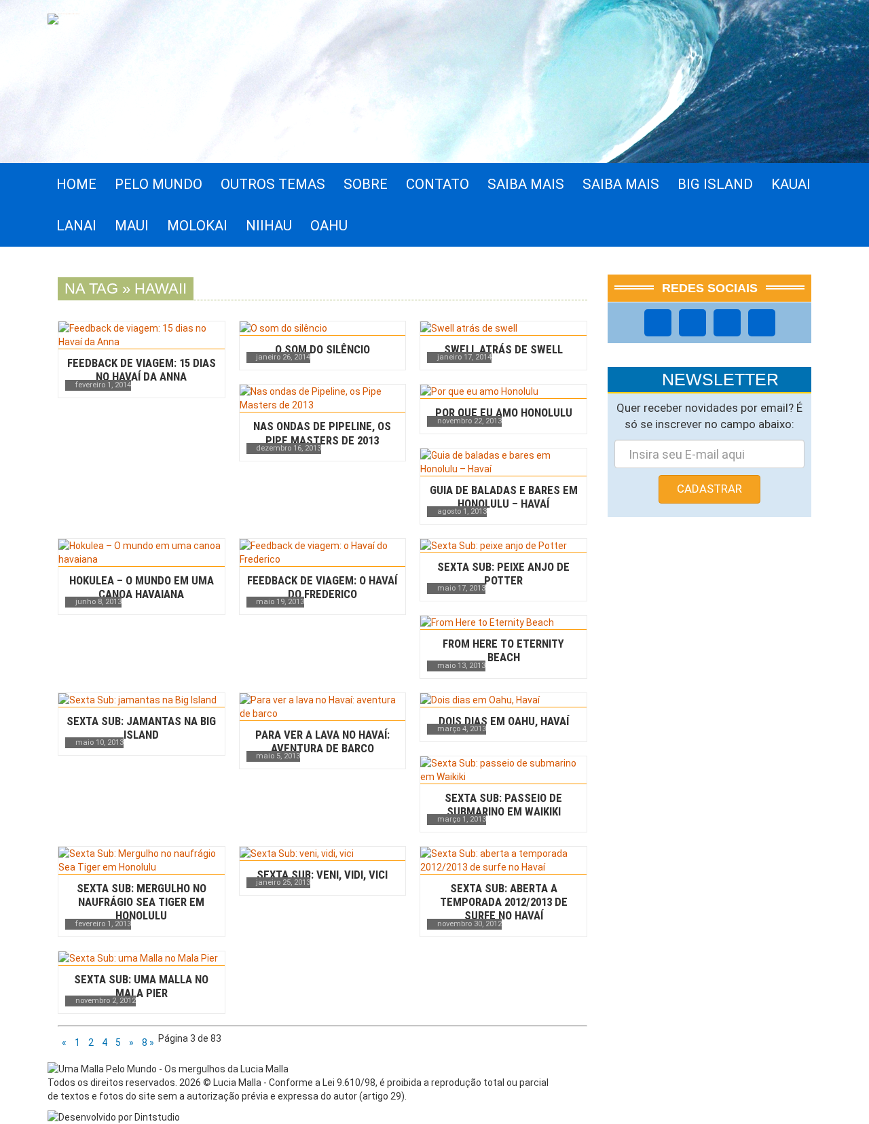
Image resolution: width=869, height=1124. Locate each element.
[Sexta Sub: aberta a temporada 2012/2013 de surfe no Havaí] (503, 860)
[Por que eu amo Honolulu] (503, 391)
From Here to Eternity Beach (503, 650)
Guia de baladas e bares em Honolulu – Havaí (504, 496)
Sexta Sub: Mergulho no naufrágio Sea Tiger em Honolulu (141, 901)
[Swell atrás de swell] (503, 328)
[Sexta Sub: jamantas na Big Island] (141, 700)
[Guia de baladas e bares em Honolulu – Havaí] (503, 462)
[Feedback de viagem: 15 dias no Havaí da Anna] (141, 335)
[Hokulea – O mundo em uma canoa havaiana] (141, 552)
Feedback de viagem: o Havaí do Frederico (322, 587)
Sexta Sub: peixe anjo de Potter (503, 573)
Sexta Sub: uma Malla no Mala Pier (141, 986)
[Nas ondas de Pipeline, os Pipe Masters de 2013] (323, 398)
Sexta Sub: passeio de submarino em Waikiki (503, 804)
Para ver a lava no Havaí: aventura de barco (322, 741)
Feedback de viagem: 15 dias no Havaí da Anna (141, 369)
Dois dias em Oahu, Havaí (504, 721)
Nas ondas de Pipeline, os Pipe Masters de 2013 (322, 432)
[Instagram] (692, 322)
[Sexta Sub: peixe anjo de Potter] (503, 545)
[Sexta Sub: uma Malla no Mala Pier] (141, 958)
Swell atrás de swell (503, 349)
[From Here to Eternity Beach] (503, 622)
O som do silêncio (322, 349)
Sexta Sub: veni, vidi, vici (322, 874)
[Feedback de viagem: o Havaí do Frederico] (323, 552)
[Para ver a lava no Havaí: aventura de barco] (323, 706)
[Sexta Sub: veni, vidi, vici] (323, 853)
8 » (148, 1042)
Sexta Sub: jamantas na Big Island (141, 727)
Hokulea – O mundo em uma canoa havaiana (141, 587)
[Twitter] (727, 322)
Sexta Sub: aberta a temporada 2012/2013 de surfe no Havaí (504, 901)
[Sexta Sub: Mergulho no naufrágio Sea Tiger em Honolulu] (141, 860)
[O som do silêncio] (323, 328)
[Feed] (761, 322)
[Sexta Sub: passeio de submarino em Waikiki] (503, 770)
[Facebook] (657, 322)
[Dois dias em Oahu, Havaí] (503, 700)
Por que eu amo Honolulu (503, 412)
